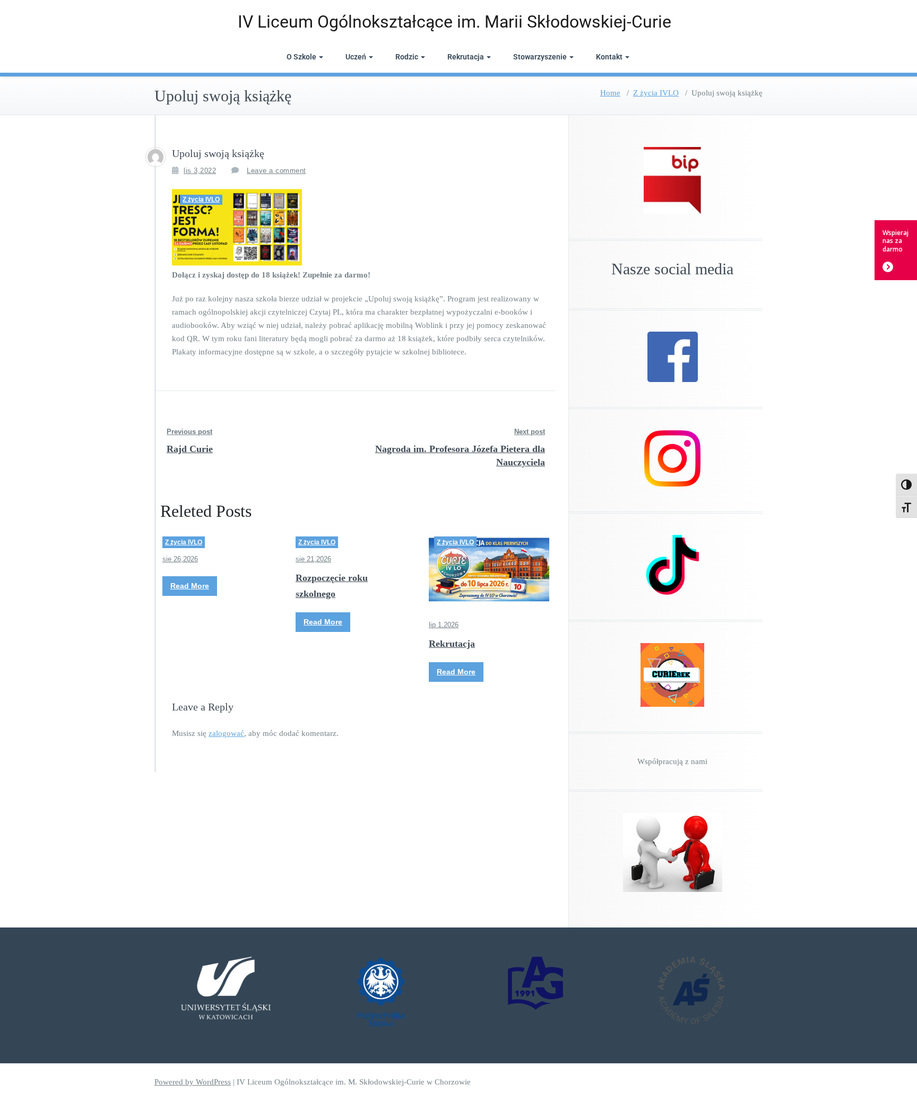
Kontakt (609, 57)
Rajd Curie (190, 449)
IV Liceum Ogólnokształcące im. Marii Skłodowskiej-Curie (454, 22)
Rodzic (406, 57)
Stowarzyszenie (540, 57)
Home (610, 93)
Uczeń (355, 57)
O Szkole (301, 57)
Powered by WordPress (192, 1082)
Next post (529, 432)
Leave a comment (276, 171)
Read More (189, 586)
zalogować (226, 733)
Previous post (189, 432)
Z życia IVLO (656, 93)
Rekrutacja (465, 57)
